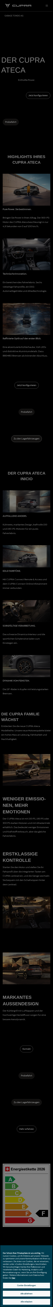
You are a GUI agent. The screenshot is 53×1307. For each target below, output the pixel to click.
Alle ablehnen (26, 1293)
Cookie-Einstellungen (26, 1285)
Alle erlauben (26, 1302)
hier (13, 1278)
